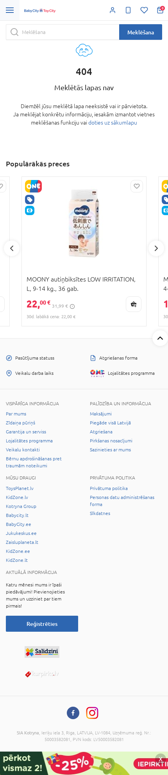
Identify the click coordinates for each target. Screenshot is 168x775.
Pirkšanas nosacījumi (111, 441)
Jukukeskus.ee (21, 533)
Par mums (16, 414)
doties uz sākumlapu (112, 122)
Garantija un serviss (26, 432)
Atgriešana (101, 432)
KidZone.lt (17, 560)
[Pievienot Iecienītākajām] (137, 186)
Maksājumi (101, 414)
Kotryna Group (21, 506)
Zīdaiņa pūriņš (20, 423)
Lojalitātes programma (29, 441)
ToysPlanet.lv (20, 488)
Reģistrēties (42, 623)
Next (156, 248)
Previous (12, 248)
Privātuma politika (109, 488)
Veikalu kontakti (23, 450)
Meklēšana (140, 32)
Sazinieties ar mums (110, 450)
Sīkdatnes (100, 513)
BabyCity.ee (18, 524)
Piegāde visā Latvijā (110, 423)
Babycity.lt (17, 515)
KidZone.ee (18, 551)
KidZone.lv (17, 497)
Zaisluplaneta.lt (22, 542)
